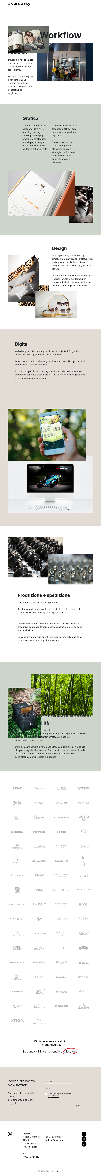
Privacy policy (43, 1171)
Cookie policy (57, 1171)
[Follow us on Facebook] (84, 1134)
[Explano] (19, 4)
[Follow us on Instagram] (84, 1139)
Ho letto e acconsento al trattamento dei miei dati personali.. (59, 1095)
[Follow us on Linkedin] (84, 1144)
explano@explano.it (55, 1140)
